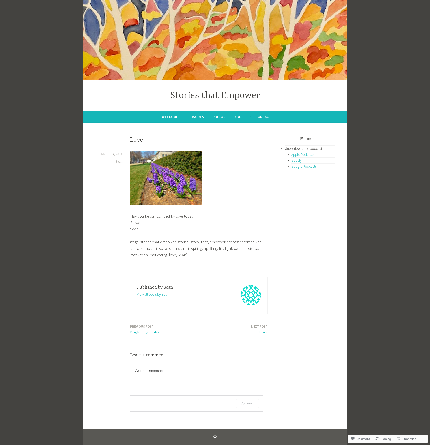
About (240, 117)
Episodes (196, 117)
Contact (263, 117)
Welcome (170, 117)
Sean (119, 161)
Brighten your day (145, 329)
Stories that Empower (215, 95)
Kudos (219, 117)
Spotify (296, 160)
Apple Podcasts (302, 154)
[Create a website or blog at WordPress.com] (215, 437)
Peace (259, 329)
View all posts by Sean (153, 294)
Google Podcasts (303, 166)
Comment (248, 403)
